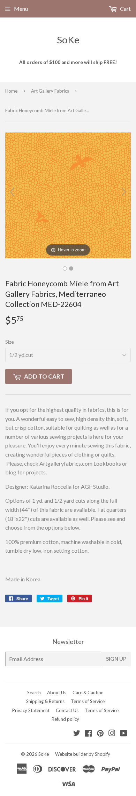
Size (9, 342)
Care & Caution (88, 692)
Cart (125, 8)
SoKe (68, 39)
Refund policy (65, 719)
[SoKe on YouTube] (123, 733)
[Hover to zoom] (68, 194)
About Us (56, 692)
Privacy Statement (31, 710)
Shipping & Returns (45, 701)
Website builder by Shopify (82, 754)
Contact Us (67, 710)
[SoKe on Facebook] (88, 733)
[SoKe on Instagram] (111, 733)
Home (11, 91)
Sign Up (116, 658)
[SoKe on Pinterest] (100, 733)
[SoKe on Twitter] (76, 733)
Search (34, 692)
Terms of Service (88, 701)
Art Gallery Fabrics (50, 91)
